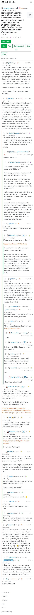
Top (9, 46)
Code (3, 608)
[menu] (31, 2)
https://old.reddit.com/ (12, 328)
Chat (4, 54)
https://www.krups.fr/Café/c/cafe (15, 244)
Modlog (4, 596)
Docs (3, 604)
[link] (7, 37)
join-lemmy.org (7, 612)
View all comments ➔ (8, 58)
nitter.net (4, 34)
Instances (5, 600)
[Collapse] (3, 62)
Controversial (19, 46)
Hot (4, 46)
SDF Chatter (10, 2)
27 (3, 37)
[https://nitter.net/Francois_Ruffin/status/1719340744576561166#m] (30, 15)
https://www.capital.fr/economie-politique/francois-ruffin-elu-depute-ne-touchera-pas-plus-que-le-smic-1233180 (16, 410)
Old (16, 50)
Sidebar (5, 42)
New (28, 46)
